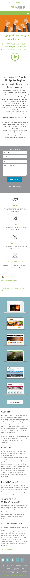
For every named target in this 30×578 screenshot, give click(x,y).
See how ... (15, 62)
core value (22, 114)
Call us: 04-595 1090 (15, 3)
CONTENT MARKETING (15, 262)
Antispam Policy (22, 575)
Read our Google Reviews (9, 281)
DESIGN (15, 205)
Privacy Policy (7, 575)
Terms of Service (14, 575)
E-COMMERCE (15, 243)
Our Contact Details (15, 186)
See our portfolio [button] (15, 402)
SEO (15, 224)
